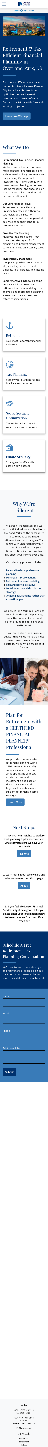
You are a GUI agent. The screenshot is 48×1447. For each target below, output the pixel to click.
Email (6, 1013)
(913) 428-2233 (27, 1410)
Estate (24, 1445)
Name (6, 996)
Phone (6, 1030)
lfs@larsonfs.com (24, 1428)
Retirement (24, 1438)
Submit (9, 1072)
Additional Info (11, 1048)
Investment (24, 1441)
